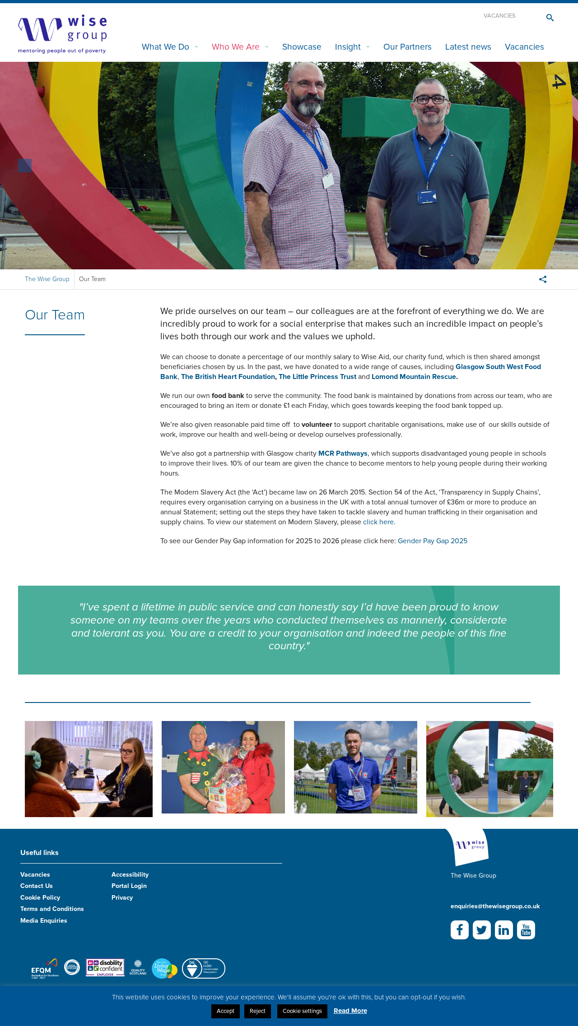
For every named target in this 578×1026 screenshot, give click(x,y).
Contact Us (36, 886)
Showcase (302, 47)
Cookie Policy (40, 897)
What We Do (165, 47)
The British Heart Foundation (228, 376)
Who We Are (236, 47)
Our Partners (407, 47)
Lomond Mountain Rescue (414, 376)
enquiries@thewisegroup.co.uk (495, 906)
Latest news (468, 47)
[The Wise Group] (62, 33)
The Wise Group (47, 279)
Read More (350, 1011)
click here (378, 522)
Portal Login (129, 886)
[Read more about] (89, 769)
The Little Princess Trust (317, 376)
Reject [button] (258, 1011)
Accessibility (130, 874)
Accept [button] (225, 1011)
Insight (348, 47)
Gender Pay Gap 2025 (432, 540)
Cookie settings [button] (302, 1011)
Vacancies (500, 15)
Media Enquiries (43, 920)
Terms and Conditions (52, 909)
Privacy (122, 897)
